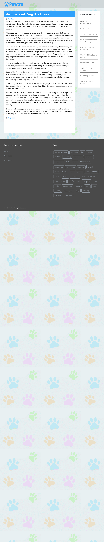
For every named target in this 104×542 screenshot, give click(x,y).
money (91, 176)
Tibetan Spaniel (68, 191)
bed (82, 152)
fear (56, 171)
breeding (67, 157)
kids (87, 171)
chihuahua (85, 161)
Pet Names (8, 156)
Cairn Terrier (89, 157)
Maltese (65, 177)
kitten (94, 171)
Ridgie (95, 181)
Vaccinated (58, 195)
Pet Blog (11, 19)
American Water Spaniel (61, 152)
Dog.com (7, 151)
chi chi (75, 162)
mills (83, 177)
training (86, 191)
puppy (86, 181)
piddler (63, 181)
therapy (58, 191)
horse (72, 172)
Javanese (79, 172)
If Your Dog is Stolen (87, 76)
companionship (59, 167)
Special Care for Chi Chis (89, 34)
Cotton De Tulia (71, 167)
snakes (57, 186)
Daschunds (81, 167)
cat (68, 161)
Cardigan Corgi (59, 162)
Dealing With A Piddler (88, 63)
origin (56, 181)
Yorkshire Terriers (69, 195)
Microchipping (75, 177)
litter (57, 176)
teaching (78, 186)
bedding (90, 152)
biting (57, 156)
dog (9, 118)
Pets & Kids (8, 160)
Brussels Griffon (78, 157)
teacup (87, 186)
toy (77, 190)
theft (94, 186)
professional (74, 181)
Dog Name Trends (86, 29)
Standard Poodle (67, 186)
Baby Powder (74, 152)
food (13, 118)
